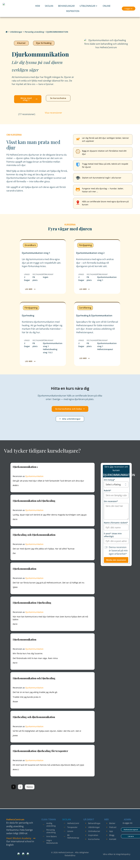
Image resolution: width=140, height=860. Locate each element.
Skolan (49, 5)
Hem (37, 5)
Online (106, 5)
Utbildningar (87, 5)
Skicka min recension (116, 560)
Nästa (30, 786)
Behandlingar (66, 5)
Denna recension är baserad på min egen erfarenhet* (118, 550)
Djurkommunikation (34, 476)
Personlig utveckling (34, 32)
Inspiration (72, 11)
